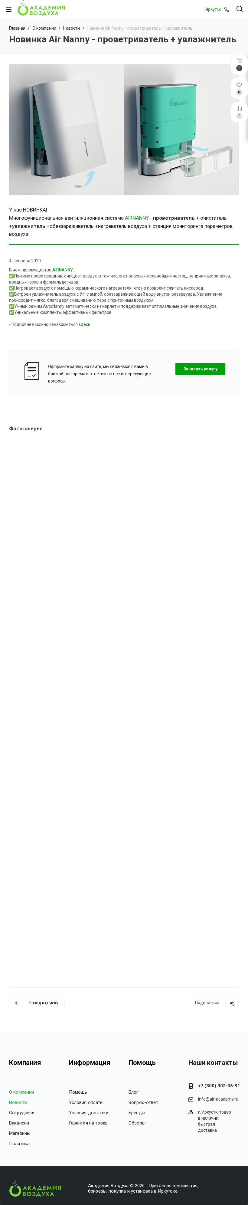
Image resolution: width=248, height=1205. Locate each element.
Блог (134, 1092)
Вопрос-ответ (143, 1102)
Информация (90, 1062)
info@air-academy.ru (218, 1099)
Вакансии (19, 1123)
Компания (25, 1062)
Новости (18, 1102)
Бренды (137, 1112)
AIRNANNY (137, 218)
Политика (19, 1143)
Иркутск (213, 9)
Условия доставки (88, 1112)
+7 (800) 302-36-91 (219, 1085)
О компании (21, 1092)
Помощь (78, 1092)
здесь (84, 324)
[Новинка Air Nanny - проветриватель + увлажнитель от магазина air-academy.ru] (124, 129)
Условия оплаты (86, 1102)
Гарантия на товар (88, 1123)
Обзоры (137, 1123)
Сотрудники (22, 1112)
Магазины (19, 1133)
